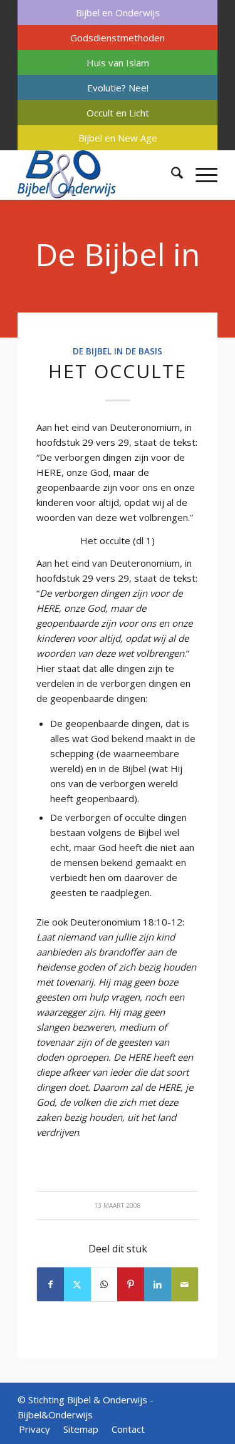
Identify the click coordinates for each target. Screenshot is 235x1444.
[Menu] (200, 175)
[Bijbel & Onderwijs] (97, 175)
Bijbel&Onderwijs (55, 1414)
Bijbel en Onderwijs (118, 12)
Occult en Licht (117, 112)
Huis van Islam (117, 62)
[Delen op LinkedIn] (157, 1284)
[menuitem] (117, 12)
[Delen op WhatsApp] (104, 1284)
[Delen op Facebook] (50, 1284)
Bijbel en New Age (117, 138)
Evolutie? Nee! (118, 87)
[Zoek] (171, 175)
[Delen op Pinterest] (130, 1284)
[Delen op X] (77, 1284)
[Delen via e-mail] (184, 1284)
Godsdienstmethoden (117, 37)
